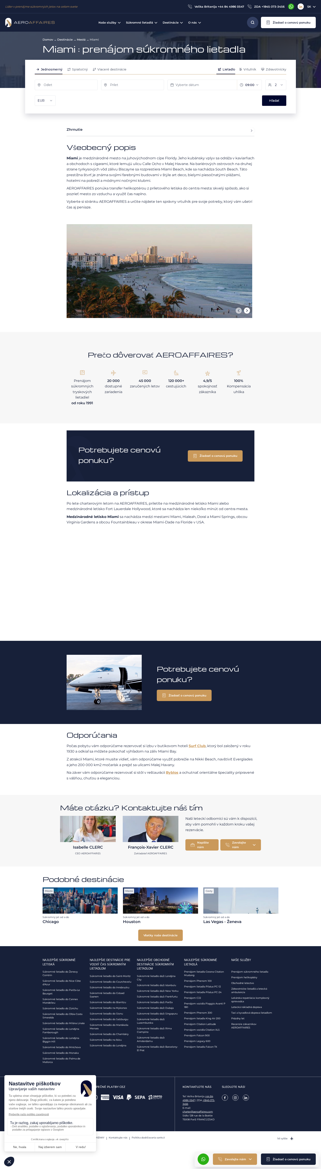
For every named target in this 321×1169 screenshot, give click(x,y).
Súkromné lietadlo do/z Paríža (155, 1002)
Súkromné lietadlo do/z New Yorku (157, 990)
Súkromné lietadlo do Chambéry (109, 1034)
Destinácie (65, 39)
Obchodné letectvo (242, 983)
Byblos (172, 772)
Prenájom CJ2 (192, 997)
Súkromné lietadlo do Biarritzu (108, 1002)
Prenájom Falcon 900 (197, 1035)
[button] (288, 22)
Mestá (81, 39)
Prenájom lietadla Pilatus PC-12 (202, 986)
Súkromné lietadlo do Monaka (61, 1052)
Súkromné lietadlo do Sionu (106, 1013)
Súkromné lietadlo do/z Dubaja (155, 1007)
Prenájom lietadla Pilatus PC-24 (202, 992)
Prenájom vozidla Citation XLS (202, 1029)
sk (309, 6)
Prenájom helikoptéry (244, 977)
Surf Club (197, 746)
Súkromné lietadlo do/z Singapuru (157, 1013)
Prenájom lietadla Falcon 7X (200, 1046)
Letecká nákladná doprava (246, 1007)
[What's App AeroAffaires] (291, 6)
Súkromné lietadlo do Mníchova (62, 1047)
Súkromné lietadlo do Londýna (108, 1045)
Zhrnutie (75, 129)
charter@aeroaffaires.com (198, 1111)
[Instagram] (235, 1098)
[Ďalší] (247, 311)
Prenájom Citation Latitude (200, 1024)
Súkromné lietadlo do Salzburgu (109, 1019)
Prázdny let (237, 1018)
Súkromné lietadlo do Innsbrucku (109, 987)
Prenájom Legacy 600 (197, 1041)
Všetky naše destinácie (160, 935)
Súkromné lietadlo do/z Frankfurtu (157, 996)
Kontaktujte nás (118, 1137)
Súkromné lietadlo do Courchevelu (110, 981)
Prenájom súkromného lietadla (249, 971)
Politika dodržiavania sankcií (148, 1137)
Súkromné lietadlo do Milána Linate (64, 1023)
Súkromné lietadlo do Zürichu (60, 1008)
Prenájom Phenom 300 (198, 1012)
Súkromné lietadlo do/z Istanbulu (156, 985)
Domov (48, 39)
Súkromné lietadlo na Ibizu (106, 1039)
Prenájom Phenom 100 (198, 980)
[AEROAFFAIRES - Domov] (30, 22)
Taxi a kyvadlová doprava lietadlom (251, 1012)
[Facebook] (225, 1098)
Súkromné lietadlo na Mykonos (108, 1007)
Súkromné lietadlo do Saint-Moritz (110, 976)
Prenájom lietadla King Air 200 (202, 1018)
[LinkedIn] (301, 6)
